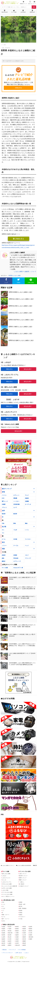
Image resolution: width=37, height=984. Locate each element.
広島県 (24, 932)
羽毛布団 (15, 558)
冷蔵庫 (3, 504)
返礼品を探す (28, 369)
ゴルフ (27, 555)
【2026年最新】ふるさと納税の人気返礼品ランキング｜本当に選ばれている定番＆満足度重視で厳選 (22, 588)
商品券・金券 (22, 904)
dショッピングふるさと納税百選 (9, 886)
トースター (16, 501)
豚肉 (14, 523)
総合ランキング (7, 488)
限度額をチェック (23, 3)
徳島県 (24, 937)
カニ (3, 529)
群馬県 (3, 945)
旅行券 (20, 906)
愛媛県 (24, 941)
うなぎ (15, 529)
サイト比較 (13, 12)
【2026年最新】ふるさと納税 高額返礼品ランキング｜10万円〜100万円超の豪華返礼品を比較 (22, 663)
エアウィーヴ (17, 561)
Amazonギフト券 (18, 567)
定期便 (15, 555)
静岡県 (17, 928)
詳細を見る (19, 239)
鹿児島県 (31, 937)
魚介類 (4, 526)
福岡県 (24, 945)
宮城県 (3, 932)
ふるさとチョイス (6, 877)
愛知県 (17, 930)
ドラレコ (4, 507)
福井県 (9, 941)
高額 (3, 548)
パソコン (4, 495)
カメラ (15, 507)
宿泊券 (3, 513)
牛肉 (3, 523)
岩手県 (3, 930)
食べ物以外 (21, 884)
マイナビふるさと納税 (7, 894)
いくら (27, 529)
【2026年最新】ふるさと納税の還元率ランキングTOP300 (22, 578)
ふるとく (27, 952)
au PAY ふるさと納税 (7, 888)
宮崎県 (30, 934)
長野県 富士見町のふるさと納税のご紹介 (21, 299)
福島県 (3, 939)
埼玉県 (9, 926)
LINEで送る (31, 282)
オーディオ (28, 504)
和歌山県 (17, 945)
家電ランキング (22, 877)
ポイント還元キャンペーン (8, 896)
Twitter (18, 282)
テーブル (15, 545)
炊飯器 (27, 498)
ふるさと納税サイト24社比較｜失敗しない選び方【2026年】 (22, 635)
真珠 (3, 558)
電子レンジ (5, 501)
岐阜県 (17, 926)
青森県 (3, 928)
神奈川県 (10, 932)
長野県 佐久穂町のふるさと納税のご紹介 (21, 340)
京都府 (17, 937)
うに (3, 532)
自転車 (3, 555)
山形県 (3, 937)
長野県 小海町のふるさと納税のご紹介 (20, 326)
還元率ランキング (23, 875)
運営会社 (4, 949)
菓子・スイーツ (5, 918)
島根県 (24, 928)
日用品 (20, 912)
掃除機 (15, 498)
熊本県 (30, 930)
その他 (20, 918)
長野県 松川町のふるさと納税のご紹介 (20, 306)
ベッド (27, 545)
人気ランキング (22, 873)
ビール (3, 539)
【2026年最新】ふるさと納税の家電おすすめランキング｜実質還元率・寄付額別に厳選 (22, 597)
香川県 (24, 939)
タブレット (16, 495)
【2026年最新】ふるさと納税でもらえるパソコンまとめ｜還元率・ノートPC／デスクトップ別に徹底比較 (22, 617)
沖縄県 (30, 939)
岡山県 (24, 930)
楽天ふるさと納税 (6, 873)
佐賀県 (30, 926)
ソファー (4, 545)
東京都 (9, 930)
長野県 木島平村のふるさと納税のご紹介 (21, 319)
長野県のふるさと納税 (14, 275)
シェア (6, 282)
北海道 (3, 926)
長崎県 (30, 928)
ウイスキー (28, 539)
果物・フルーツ (5, 914)
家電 (3, 492)
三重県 (17, 932)
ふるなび (4, 875)
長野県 (9, 945)
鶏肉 (26, 523)
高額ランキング (22, 879)
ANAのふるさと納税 (7, 884)
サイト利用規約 (22, 949)
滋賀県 (17, 934)
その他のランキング (23, 886)
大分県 (30, 932)
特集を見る (9, 369)
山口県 (24, 934)
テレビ (27, 495)
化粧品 (20, 914)
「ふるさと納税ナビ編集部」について (24, 271)
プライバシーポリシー (7, 952)
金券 (3, 510)
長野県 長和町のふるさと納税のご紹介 (20, 292)
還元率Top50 (5, 12)
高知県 (24, 943)
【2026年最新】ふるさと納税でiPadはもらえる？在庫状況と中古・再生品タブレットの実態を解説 (22, 644)
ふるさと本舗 (5, 890)
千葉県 (9, 928)
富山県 (9, 937)
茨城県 (3, 941)
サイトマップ (12, 949)
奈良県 (17, 943)
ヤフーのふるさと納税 (7, 892)
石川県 (9, 939)
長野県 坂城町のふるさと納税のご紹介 (20, 333)
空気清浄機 (16, 504)
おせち (3, 920)
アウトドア (28, 558)
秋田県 (3, 934)
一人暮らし (21, 881)
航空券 (15, 513)
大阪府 (17, 939)
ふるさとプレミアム (6, 881)
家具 (3, 542)
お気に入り (30, 3)
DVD (3, 498)
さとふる (4, 879)
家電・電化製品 (22, 908)
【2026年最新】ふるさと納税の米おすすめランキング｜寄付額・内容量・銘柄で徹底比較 (22, 625)
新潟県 (9, 934)
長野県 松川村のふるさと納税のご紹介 (20, 313)
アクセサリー (22, 916)
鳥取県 (24, 926)
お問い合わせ (19, 952)
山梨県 (9, 943)
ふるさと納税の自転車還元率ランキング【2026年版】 (22, 654)
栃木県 (3, 943)
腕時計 (3, 561)
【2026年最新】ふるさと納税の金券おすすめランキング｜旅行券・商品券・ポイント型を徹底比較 (22, 606)
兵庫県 (17, 941)
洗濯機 (27, 501)
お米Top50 (23, 12)
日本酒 (15, 539)
